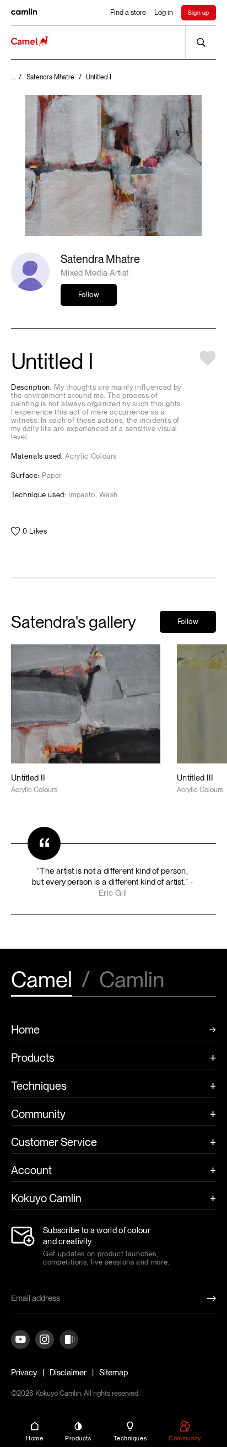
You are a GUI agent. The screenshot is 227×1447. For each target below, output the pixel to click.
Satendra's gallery (73, 622)
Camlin (131, 981)
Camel (41, 981)
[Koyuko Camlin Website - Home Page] (29, 42)
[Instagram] (44, 1340)
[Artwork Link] (85, 719)
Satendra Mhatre (100, 259)
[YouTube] (20, 1340)
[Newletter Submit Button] (203, 1298)
